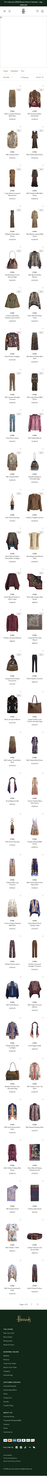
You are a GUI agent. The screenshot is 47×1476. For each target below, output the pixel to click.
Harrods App (8, 1375)
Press (5, 1428)
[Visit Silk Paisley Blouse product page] (35, 410)
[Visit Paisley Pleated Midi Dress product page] (35, 813)
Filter (38, 77)
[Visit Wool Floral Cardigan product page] (12, 328)
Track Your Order (9, 1363)
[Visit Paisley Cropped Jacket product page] (35, 489)
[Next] (31, 1304)
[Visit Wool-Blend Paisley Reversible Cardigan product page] (12, 528)
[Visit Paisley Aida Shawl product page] (35, 1181)
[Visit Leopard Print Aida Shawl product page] (35, 610)
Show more (9, 48)
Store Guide (7, 1337)
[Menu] (4, 11)
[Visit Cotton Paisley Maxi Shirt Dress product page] (35, 773)
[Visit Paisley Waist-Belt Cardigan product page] (12, 1017)
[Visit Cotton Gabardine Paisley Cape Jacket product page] (12, 287)
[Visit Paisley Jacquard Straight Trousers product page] (35, 936)
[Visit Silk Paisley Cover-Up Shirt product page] (35, 1058)
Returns (6, 1359)
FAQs (5, 1393)
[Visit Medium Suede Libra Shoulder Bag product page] (12, 1058)
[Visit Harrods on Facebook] (17, 1447)
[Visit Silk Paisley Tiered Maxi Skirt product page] (12, 732)
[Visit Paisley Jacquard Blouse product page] (12, 610)
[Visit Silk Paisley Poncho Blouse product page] (35, 977)
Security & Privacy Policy (12, 1461)
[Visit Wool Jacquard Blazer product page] (12, 691)
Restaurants (7, 1340)
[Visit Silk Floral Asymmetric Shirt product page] (12, 1099)
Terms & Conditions (10, 1458)
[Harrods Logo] (23, 1318)
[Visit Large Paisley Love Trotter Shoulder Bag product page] (35, 691)
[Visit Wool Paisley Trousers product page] (35, 650)
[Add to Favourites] (20, 86)
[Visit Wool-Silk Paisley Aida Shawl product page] (35, 569)
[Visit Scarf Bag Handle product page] (12, 773)
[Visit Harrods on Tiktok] (25, 1447)
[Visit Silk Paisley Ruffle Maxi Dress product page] (35, 165)
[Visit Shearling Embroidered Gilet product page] (35, 528)
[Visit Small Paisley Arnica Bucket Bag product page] (12, 247)
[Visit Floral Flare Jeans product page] (12, 410)
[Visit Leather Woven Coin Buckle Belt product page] (35, 1219)
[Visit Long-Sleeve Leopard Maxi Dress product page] (12, 165)
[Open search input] (9, 11)
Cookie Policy (8, 1405)
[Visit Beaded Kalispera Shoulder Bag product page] (35, 448)
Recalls (6, 1401)
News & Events (8, 1344)
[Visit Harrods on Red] (30, 1447)
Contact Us (7, 1397)
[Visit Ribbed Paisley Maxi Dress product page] (12, 206)
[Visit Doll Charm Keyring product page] (12, 489)
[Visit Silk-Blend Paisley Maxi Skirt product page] (35, 328)
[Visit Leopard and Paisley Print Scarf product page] (12, 650)
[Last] (38, 1304)
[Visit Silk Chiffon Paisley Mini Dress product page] (12, 1140)
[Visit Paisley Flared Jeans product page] (12, 936)
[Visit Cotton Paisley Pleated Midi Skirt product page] (12, 895)
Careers (6, 1424)
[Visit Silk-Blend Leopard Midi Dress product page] (35, 206)
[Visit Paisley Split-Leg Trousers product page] (12, 854)
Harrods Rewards (9, 1386)
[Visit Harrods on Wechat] (34, 1447)
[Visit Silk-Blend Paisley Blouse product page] (35, 247)
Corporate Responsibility (12, 1420)
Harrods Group (8, 1416)
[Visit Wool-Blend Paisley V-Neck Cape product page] (12, 569)
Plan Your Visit (8, 1333)
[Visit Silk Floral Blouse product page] (12, 977)
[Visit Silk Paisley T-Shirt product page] (12, 1219)
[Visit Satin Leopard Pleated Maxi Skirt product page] (12, 86)
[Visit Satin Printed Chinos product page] (35, 1260)
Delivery (6, 1355)
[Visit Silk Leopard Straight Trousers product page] (12, 369)
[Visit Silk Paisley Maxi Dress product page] (35, 126)
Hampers (6, 1371)
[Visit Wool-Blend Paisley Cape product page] (35, 287)
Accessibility (7, 1455)
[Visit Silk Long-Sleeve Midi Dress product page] (35, 369)
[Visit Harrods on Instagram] (21, 1447)
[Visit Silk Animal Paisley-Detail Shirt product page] (35, 86)
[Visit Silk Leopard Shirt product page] (12, 126)
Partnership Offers (10, 1390)
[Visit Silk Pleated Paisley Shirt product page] (35, 1099)
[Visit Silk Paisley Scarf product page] (12, 1181)
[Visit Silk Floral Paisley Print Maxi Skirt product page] (35, 854)
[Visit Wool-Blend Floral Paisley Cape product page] (35, 895)
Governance (7, 1432)
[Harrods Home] (23, 11)
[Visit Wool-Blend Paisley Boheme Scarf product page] (35, 1140)
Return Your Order (10, 1367)
